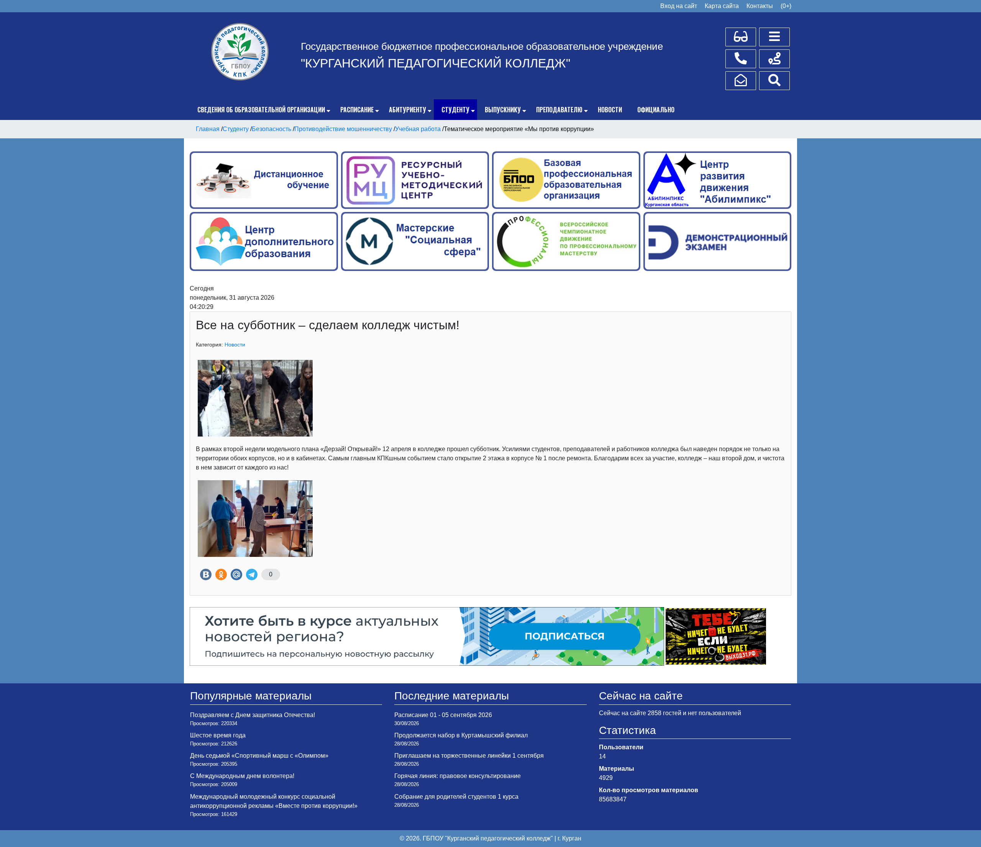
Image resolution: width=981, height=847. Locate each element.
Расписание (357, 109)
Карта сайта (722, 6)
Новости (610, 109)
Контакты (759, 6)
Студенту (455, 109)
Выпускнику (503, 109)
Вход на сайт (678, 6)
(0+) (786, 6)
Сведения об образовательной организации (261, 109)
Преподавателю (559, 109)
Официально (655, 109)
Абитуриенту (407, 109)
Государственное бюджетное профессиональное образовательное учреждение (482, 46)
